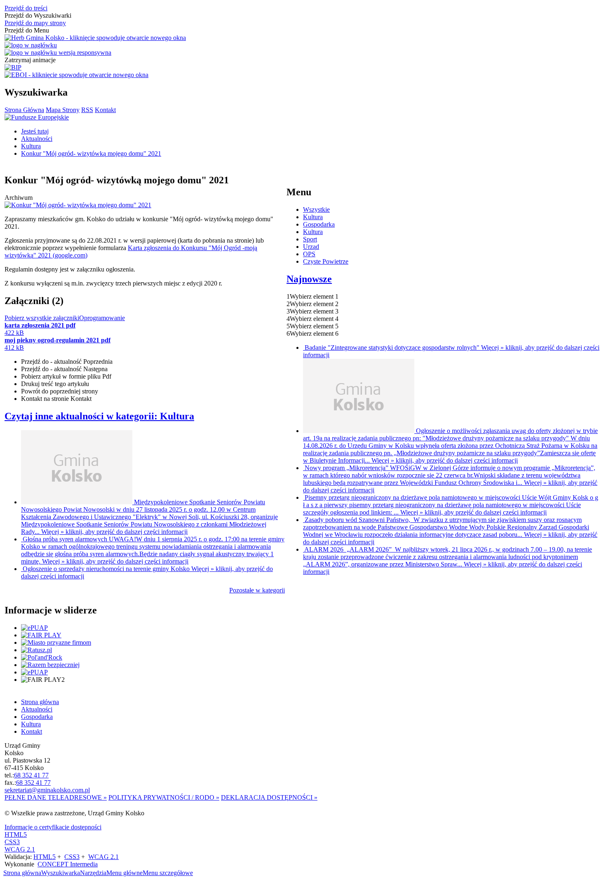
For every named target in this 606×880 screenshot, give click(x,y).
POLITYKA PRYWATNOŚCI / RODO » (163, 797)
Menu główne (124, 872)
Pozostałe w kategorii (257, 590)
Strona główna (22, 872)
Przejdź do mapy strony (35, 22)
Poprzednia (67, 361)
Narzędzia (93, 872)
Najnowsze (309, 279)
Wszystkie (316, 209)
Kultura (313, 216)
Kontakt (105, 109)
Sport (310, 239)
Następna (64, 368)
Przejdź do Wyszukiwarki (38, 15)
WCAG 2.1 (20, 849)
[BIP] (13, 67)
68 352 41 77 (31, 775)
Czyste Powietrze (325, 261)
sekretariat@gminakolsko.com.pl (47, 789)
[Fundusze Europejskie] (37, 117)
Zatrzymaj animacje (30, 59)
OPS (309, 253)
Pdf (66, 376)
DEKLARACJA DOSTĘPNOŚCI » (269, 797)
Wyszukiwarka (60, 872)
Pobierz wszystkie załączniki (42, 317)
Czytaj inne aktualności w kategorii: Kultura (99, 416)
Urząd (311, 246)
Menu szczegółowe (168, 872)
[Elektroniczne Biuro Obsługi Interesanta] (76, 75)
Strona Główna (24, 109)
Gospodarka (319, 224)
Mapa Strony (63, 109)
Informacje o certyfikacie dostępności (53, 827)
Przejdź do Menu (27, 30)
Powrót (59, 391)
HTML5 (16, 834)
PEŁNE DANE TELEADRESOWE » (56, 797)
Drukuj (55, 383)
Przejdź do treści (26, 8)
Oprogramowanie (102, 317)
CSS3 (12, 841)
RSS (87, 109)
